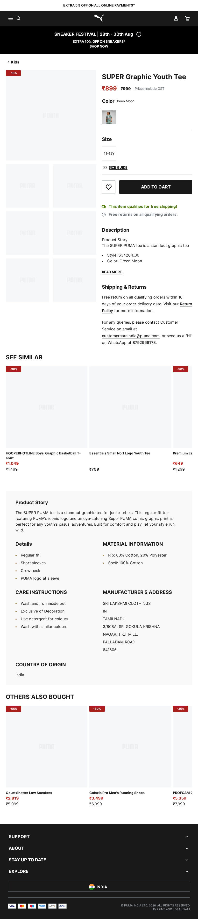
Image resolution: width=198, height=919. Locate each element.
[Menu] (10, 18)
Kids (15, 62)
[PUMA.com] (99, 18)
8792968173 (144, 342)
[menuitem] (171, 909)
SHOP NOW (99, 46)
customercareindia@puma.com (131, 335)
